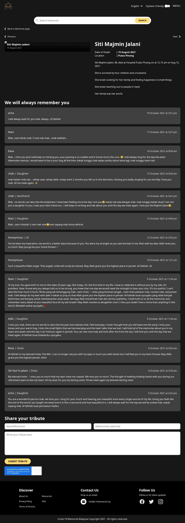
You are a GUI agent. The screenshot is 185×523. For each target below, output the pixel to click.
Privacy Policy (25, 501)
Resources (47, 496)
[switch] (167, 6)
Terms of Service (27, 506)
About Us (23, 496)
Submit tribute (17, 461)
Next (175, 36)
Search (142, 20)
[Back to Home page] (8, 5)
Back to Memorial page (19, 28)
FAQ (44, 501)
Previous (12, 36)
